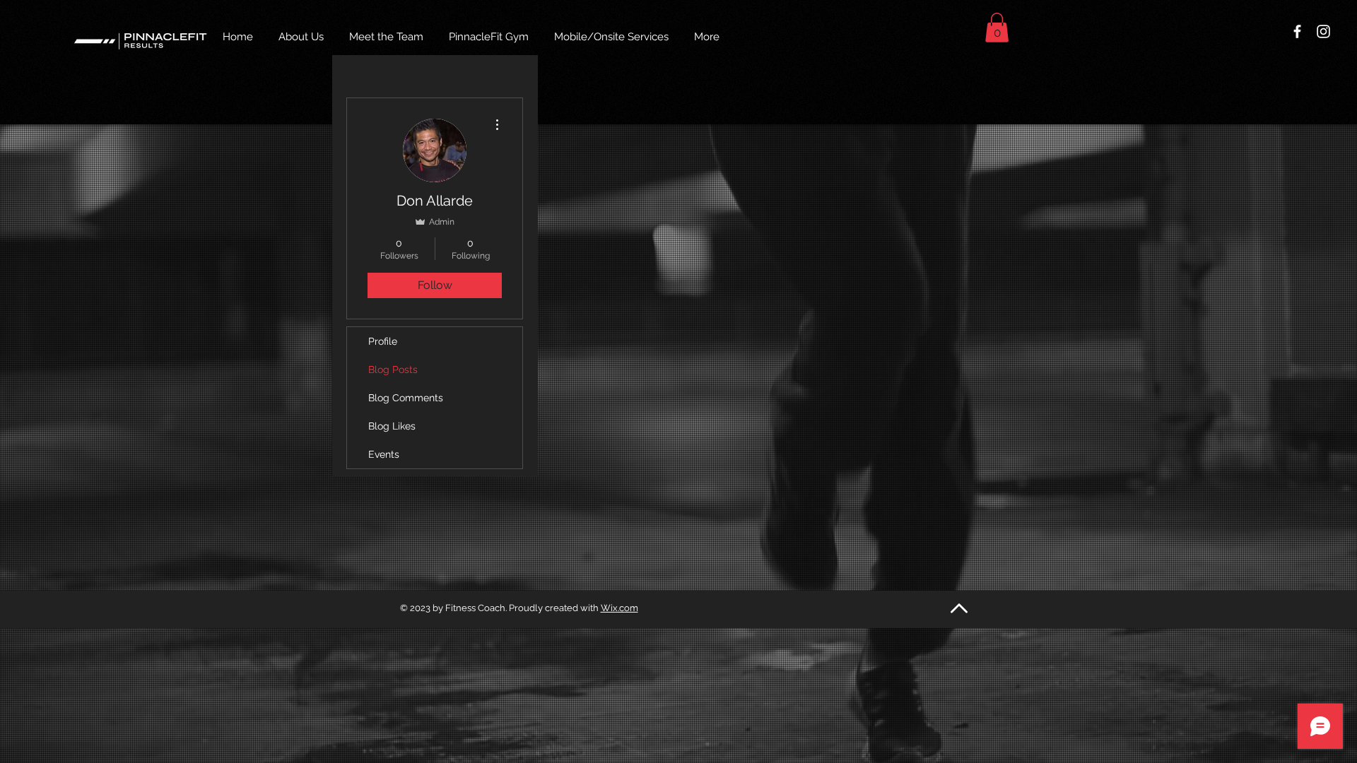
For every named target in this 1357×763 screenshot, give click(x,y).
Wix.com (619, 608)
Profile (382, 341)
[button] (997, 27)
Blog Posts (393, 369)
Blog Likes (392, 426)
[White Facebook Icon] (1297, 31)
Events (383, 454)
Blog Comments (405, 397)
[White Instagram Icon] (1323, 31)
